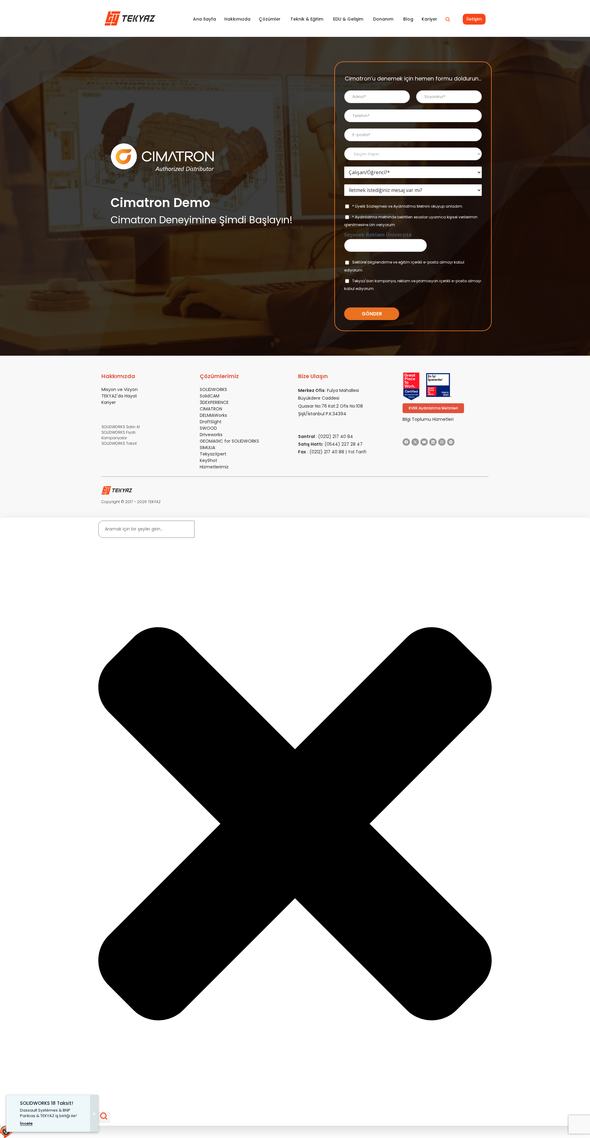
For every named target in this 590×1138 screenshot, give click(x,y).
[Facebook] (406, 442)
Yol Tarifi (357, 452)
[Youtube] (424, 442)
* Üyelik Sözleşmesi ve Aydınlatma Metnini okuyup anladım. (407, 206)
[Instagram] (442, 442)
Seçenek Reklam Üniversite (378, 235)
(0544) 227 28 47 (343, 444)
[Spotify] (450, 442)
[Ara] (103, 1117)
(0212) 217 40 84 (335, 436)
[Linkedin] (433, 442)
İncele (26, 1123)
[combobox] (146, 529)
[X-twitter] (415, 442)
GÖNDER (372, 314)
